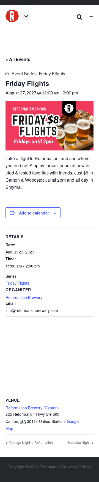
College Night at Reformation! (31, 442)
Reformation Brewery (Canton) (32, 408)
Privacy (85, 466)
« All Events (18, 59)
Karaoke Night (79, 442)
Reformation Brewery (24, 297)
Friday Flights (17, 283)
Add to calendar (34, 213)
